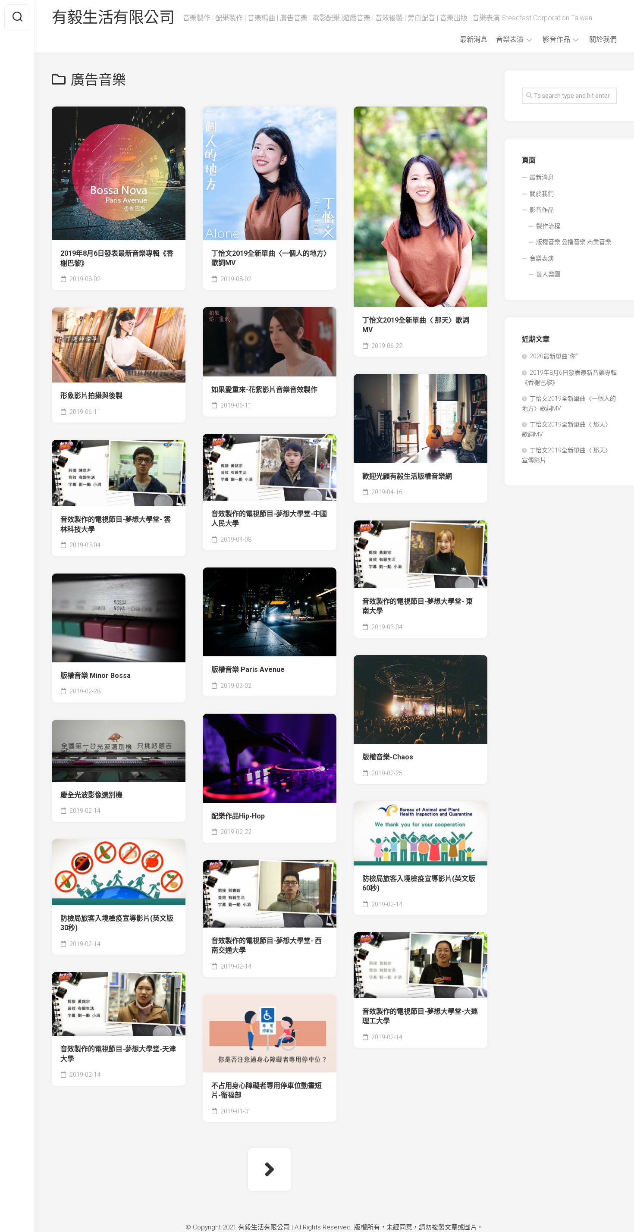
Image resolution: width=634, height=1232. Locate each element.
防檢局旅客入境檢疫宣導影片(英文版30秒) (116, 923)
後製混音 (299, 227)
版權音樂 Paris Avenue (248, 669)
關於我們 (603, 39)
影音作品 (556, 39)
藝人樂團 (548, 274)
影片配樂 (263, 227)
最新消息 (473, 39)
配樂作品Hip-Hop (238, 816)
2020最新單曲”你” (554, 356)
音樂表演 (510, 39)
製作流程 (548, 226)
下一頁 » (269, 1169)
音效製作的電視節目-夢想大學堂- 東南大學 (417, 606)
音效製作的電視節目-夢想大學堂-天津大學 (118, 1054)
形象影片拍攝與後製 (91, 396)
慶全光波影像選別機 (91, 795)
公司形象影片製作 (240, 335)
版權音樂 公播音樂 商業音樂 (573, 241)
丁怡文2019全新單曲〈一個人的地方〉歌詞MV (269, 258)
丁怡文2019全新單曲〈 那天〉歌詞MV (415, 325)
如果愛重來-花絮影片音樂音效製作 (264, 390)
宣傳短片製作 (385, 294)
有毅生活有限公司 (113, 18)
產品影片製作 (234, 487)
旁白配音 (263, 363)
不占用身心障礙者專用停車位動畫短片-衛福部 (266, 1091)
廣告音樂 (228, 227)
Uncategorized (235, 445)
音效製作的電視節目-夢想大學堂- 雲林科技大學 (115, 524)
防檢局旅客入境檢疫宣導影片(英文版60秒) (418, 884)
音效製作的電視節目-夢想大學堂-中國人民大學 (269, 519)
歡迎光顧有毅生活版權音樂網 (407, 476)
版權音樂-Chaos (387, 757)
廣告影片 (426, 294)
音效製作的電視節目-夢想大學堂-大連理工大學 (420, 1016)
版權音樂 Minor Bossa (95, 675)
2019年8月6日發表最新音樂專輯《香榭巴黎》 (116, 258)
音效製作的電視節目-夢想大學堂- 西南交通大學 (266, 946)
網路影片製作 (282, 487)
